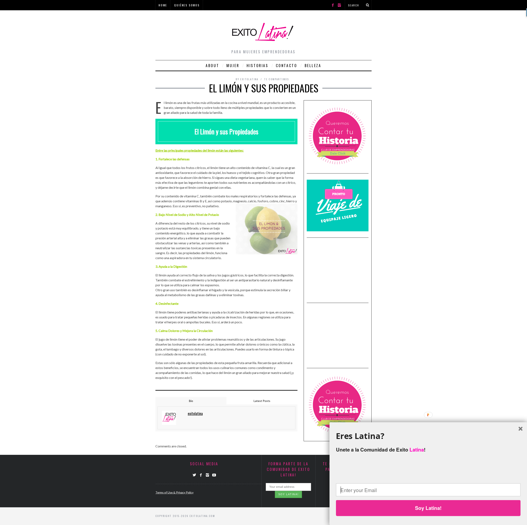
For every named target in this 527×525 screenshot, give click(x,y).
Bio (191, 401)
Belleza (313, 65)
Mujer (232, 65)
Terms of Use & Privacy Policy (174, 492)
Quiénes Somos (186, 5)
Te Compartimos (276, 79)
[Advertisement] (337, 269)
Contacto (286, 65)
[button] (428, 436)
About (212, 65)
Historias (257, 65)
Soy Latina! (428, 507)
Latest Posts (262, 401)
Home (163, 5)
